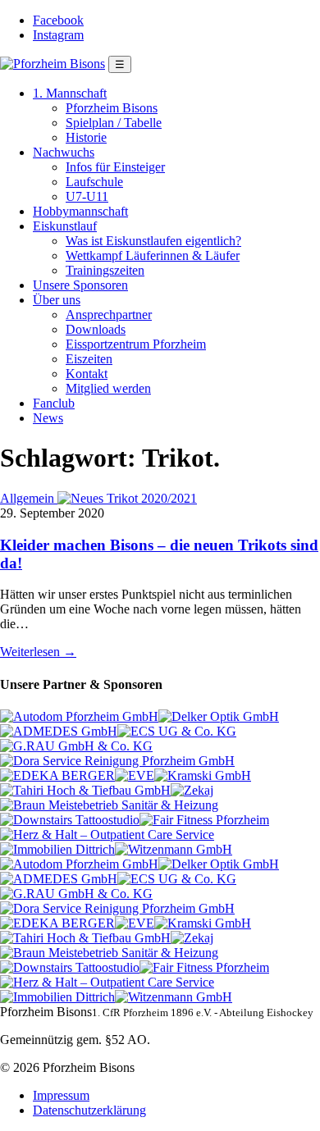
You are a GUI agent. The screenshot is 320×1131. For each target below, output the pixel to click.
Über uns (56, 300)
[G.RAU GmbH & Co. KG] (76, 746)
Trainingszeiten (105, 270)
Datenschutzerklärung (89, 1110)
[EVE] (134, 775)
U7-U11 (87, 196)
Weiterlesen (38, 652)
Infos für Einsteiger (115, 167)
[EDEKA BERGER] (57, 775)
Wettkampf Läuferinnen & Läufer (153, 255)
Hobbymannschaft (80, 211)
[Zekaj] (192, 790)
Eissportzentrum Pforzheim (136, 344)
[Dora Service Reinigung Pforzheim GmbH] (117, 761)
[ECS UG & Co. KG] (176, 731)
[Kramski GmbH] (202, 775)
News (48, 418)
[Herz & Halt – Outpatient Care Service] (107, 834)
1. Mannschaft (70, 93)
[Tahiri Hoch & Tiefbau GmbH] (85, 790)
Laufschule (94, 182)
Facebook (58, 20)
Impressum (61, 1095)
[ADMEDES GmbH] (58, 731)
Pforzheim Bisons (112, 108)
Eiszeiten (89, 359)
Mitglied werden (108, 388)
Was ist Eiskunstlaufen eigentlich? (153, 241)
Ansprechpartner (109, 315)
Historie (86, 137)
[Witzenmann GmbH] (173, 849)
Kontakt (86, 374)
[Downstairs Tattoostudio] (69, 820)
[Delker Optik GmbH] (218, 716)
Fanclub (54, 403)
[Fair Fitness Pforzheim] (204, 820)
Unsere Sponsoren (80, 285)
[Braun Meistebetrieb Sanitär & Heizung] (109, 805)
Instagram (58, 35)
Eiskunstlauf (65, 226)
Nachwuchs (63, 152)
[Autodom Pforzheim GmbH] (79, 716)
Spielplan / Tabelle (114, 123)
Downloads (96, 329)
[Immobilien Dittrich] (57, 849)
